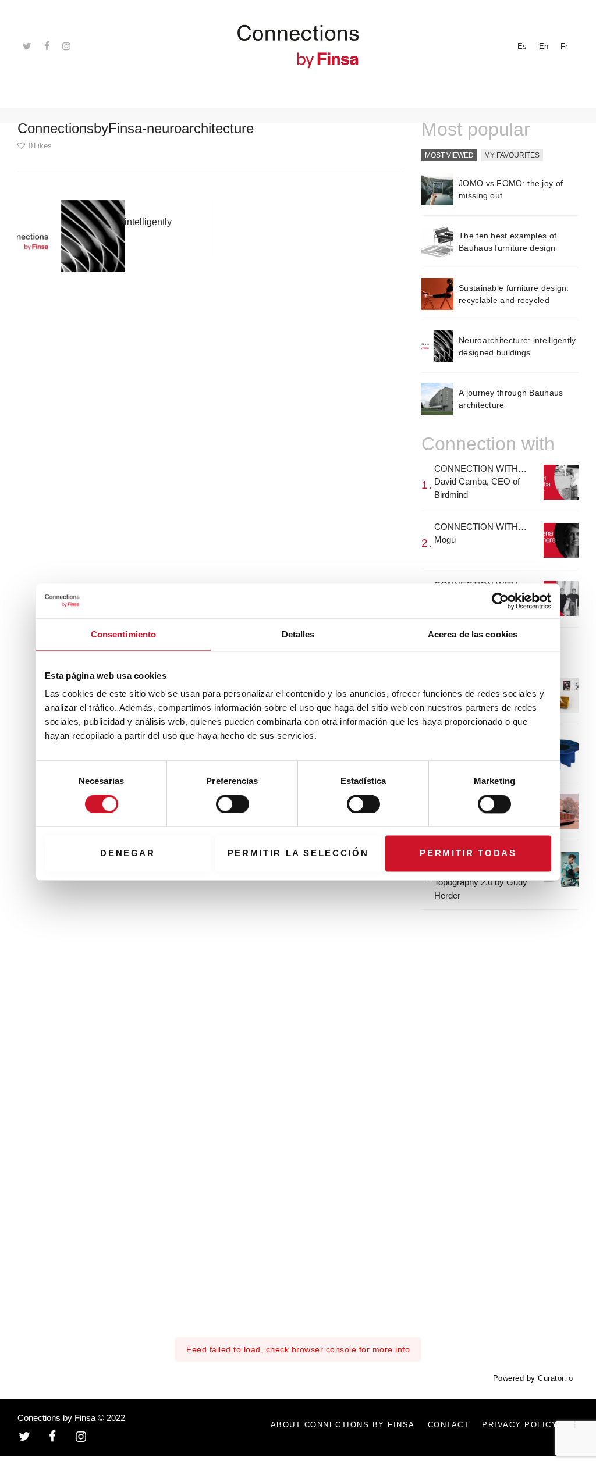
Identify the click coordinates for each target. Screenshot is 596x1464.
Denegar (127, 854)
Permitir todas (468, 854)
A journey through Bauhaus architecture (511, 398)
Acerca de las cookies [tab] (472, 634)
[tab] (449, 156)
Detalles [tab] (298, 634)
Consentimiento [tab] (123, 634)
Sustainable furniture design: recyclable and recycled (514, 294)
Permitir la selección (298, 854)
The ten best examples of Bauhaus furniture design (507, 241)
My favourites (512, 155)
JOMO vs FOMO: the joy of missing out (511, 189)
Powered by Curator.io (533, 1378)
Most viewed (449, 155)
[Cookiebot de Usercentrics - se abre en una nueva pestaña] (500, 601)
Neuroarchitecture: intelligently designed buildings (517, 346)
